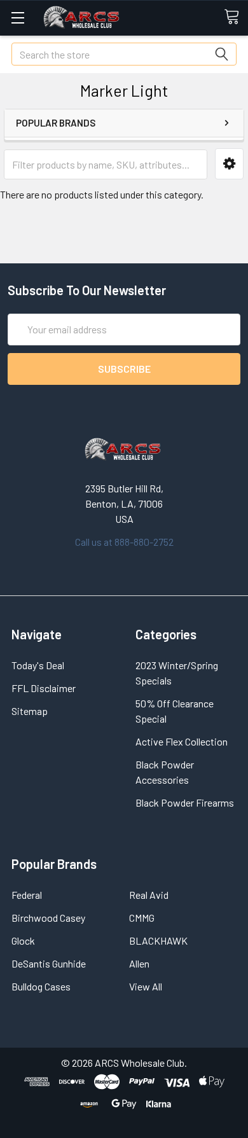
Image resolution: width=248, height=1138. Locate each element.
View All (145, 986)
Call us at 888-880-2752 (124, 542)
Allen (139, 963)
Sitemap (29, 711)
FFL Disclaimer (43, 688)
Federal (26, 895)
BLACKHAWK (158, 940)
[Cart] (236, 17)
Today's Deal (37, 665)
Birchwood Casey (48, 918)
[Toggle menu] (17, 17)
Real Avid (149, 895)
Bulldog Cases (41, 986)
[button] (229, 163)
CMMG (142, 918)
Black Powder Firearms (184, 802)
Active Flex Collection (181, 741)
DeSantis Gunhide (48, 963)
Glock (23, 940)
